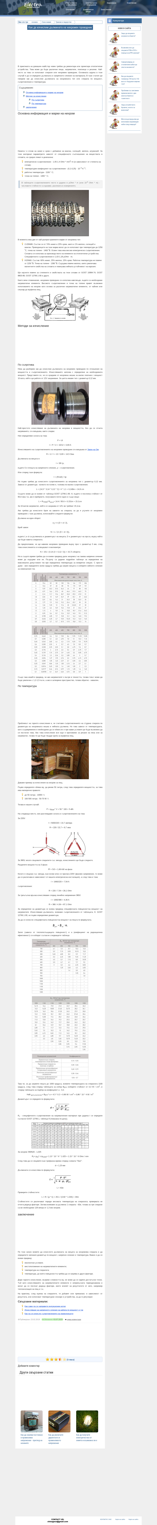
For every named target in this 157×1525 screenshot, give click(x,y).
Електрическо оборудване (91, 4)
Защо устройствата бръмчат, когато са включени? (128, 107)
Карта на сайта (120, 1519)
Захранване (111, 3)
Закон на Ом (93, 449)
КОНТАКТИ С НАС (106, 1519)
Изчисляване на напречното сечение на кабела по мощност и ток (54, 1310)
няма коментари (74, 1319)
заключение (31, 107)
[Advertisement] (60, 45)
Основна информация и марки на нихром (44, 92)
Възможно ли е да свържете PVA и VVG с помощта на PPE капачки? (130, 50)
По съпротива (38, 100)
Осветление (131, 3)
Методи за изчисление (36, 96)
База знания (106, 9)
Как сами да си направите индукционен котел (45, 1306)
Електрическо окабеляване (71, 4)
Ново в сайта (124, 28)
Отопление (70, 9)
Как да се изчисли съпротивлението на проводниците (49, 1314)
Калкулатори (118, 20)
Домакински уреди (88, 10)
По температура (39, 104)
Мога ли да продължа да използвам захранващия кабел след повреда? (130, 121)
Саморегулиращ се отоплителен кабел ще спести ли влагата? (129, 64)
